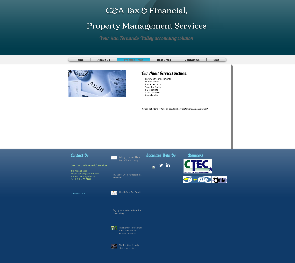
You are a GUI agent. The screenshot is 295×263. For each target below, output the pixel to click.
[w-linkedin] (168, 165)
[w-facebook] (154, 168)
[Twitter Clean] (161, 165)
